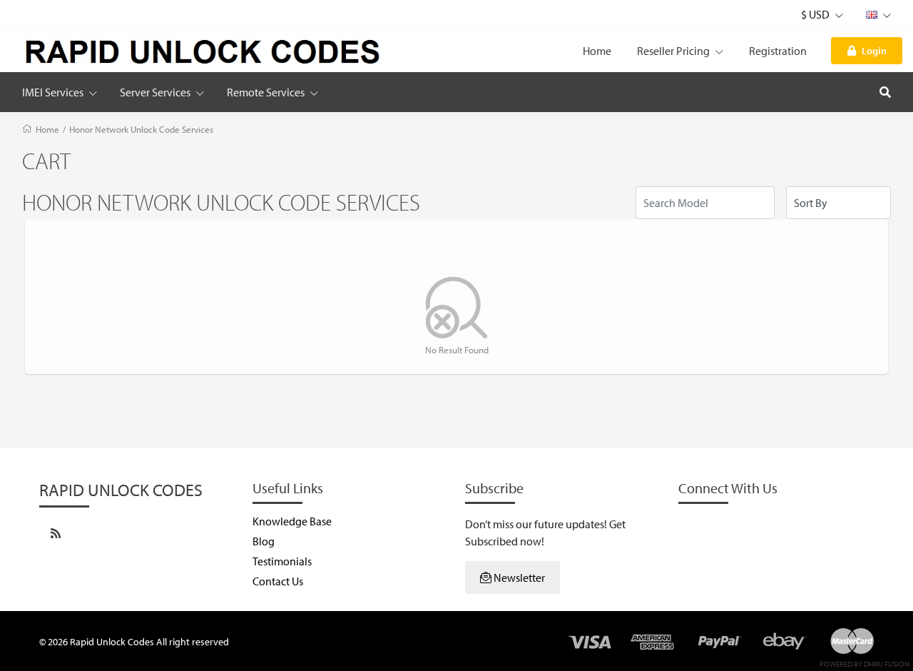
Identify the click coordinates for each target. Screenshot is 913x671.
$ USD (816, 14)
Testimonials (282, 561)
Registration (778, 51)
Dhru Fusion (886, 664)
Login (874, 50)
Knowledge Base (292, 521)
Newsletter (518, 577)
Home (597, 51)
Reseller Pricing (674, 51)
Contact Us (278, 581)
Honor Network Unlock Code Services (141, 129)
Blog (264, 541)
